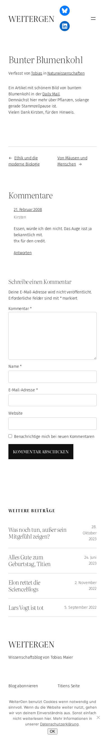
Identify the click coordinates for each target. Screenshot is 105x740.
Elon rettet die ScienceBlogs (24, 586)
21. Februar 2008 (28, 209)
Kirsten (20, 217)
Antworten (23, 253)
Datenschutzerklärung (59, 724)
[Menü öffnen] (93, 18)
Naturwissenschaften (66, 73)
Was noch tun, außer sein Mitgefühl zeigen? (37, 533)
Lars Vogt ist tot (25, 607)
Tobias (36, 73)
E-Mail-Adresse (23, 390)
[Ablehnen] (98, 717)
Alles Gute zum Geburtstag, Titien (29, 560)
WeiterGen (31, 18)
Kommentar (19, 308)
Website (15, 413)
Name (15, 366)
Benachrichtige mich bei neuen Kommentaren (54, 436)
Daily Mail (51, 93)
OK (52, 731)
